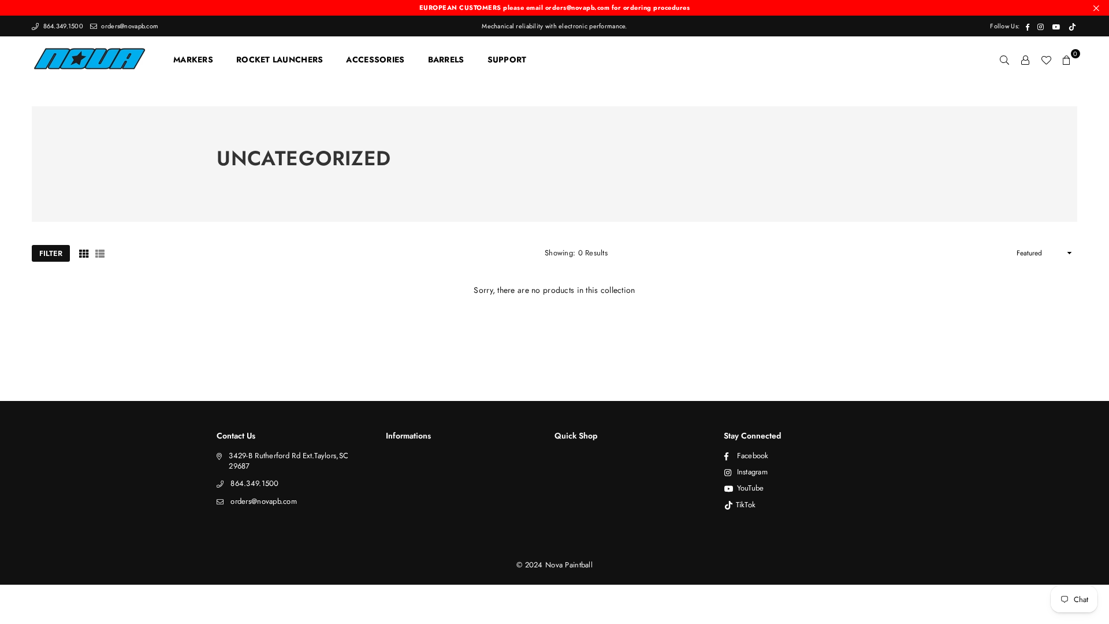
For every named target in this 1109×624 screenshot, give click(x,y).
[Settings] (1025, 59)
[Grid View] (84, 253)
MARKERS (193, 59)
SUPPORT (507, 59)
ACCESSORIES (375, 59)
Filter (50, 253)
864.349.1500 (62, 26)
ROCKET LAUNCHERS (279, 59)
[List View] (100, 253)
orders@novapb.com (128, 26)
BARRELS (446, 59)
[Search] (1004, 59)
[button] (1066, 59)
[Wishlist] (1046, 59)
